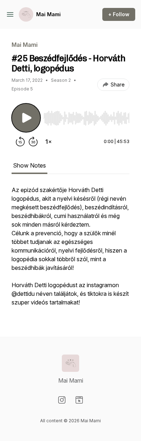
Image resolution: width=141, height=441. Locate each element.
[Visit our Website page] (79, 400)
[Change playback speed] (48, 142)
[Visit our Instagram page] (61, 400)
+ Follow (118, 14)
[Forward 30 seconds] (33, 142)
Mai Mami (48, 14)
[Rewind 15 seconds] (20, 142)
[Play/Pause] (26, 117)
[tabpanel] (70, 250)
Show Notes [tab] (29, 165)
